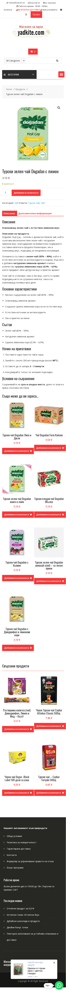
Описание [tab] (9, 213)
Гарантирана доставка (18, 848)
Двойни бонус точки (17, 927)
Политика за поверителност (21, 842)
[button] (61, 74)
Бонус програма (15, 867)
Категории (13, 74)
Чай (16, 202)
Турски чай (34, 202)
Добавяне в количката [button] (16, 451)
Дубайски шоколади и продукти (23, 921)
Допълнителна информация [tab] (35, 213)
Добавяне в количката (26, 192)
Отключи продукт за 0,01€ (20, 908)
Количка (8, 9)
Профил (36, 14)
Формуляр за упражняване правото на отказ (30, 861)
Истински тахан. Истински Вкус (23, 914)
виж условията (36, 9)
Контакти (12, 855)
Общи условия (14, 836)
